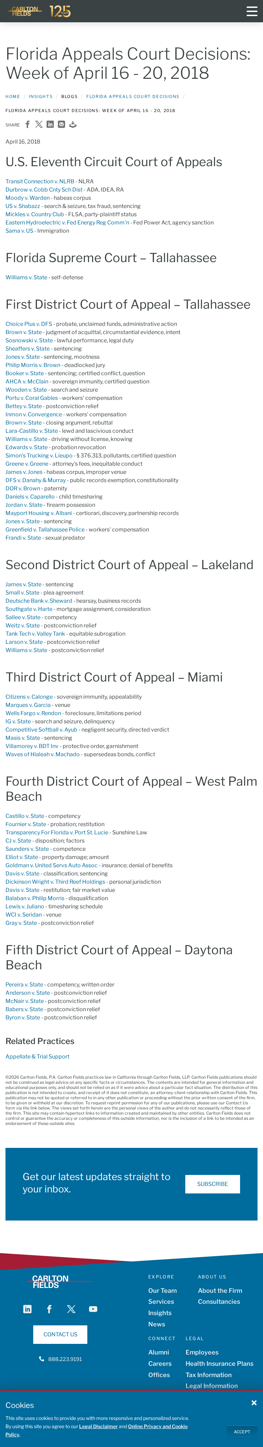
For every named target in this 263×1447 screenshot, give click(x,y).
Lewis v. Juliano (24, 906)
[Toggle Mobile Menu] (252, 11)
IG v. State (18, 721)
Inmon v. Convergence (33, 414)
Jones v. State (22, 357)
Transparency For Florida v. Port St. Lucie (56, 832)
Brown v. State (23, 332)
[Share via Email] (61, 125)
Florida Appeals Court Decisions (133, 96)
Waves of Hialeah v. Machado (42, 754)
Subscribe (212, 1184)
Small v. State (22, 592)
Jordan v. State (23, 505)
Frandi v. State (23, 538)
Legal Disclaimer (98, 1426)
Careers (160, 1363)
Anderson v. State (27, 993)
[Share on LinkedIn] (50, 125)
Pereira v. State (24, 984)
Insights (41, 96)
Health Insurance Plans (219, 1363)
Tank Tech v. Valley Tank (35, 633)
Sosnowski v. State (29, 340)
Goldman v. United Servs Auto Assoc (51, 865)
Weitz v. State (22, 625)
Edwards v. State (26, 447)
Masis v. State (22, 738)
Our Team (162, 1290)
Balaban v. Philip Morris (34, 898)
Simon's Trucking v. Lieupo (39, 455)
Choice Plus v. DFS (28, 324)
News (156, 1324)
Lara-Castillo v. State (31, 431)
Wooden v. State (26, 390)
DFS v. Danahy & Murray (35, 480)
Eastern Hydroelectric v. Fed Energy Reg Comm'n (67, 222)
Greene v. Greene (26, 464)
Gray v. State (21, 923)
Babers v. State (24, 1009)
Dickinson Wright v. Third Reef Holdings (55, 882)
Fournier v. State (25, 824)
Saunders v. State (27, 849)
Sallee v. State (22, 617)
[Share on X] (38, 125)
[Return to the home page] (39, 11)
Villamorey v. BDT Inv (32, 746)
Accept (242, 1431)
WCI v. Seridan (23, 914)
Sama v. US (19, 231)
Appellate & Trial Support (37, 1056)
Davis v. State (22, 873)
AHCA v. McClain (26, 381)
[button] (254, 1402)
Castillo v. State (24, 816)
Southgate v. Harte (28, 609)
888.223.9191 (65, 1359)
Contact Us (60, 1334)
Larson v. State (24, 642)
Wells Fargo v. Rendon (33, 713)
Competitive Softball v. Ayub (41, 729)
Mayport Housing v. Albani (38, 513)
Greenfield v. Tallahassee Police (45, 529)
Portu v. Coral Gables (31, 398)
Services (161, 1301)
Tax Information (209, 1374)
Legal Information (212, 1385)
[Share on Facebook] (27, 125)
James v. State (23, 584)
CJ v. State (18, 840)
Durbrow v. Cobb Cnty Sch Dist (44, 189)
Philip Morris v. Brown (32, 365)
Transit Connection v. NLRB (39, 181)
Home (12, 96)
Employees (202, 1352)
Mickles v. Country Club (34, 214)
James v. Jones (23, 472)
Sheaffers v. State (27, 348)
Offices (159, 1374)
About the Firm (220, 1290)
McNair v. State (24, 1001)
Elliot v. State (21, 857)
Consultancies (219, 1301)
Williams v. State (26, 277)
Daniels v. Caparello (30, 496)
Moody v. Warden (27, 198)
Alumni (158, 1352)
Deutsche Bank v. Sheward (38, 601)
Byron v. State (22, 1017)
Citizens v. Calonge (29, 697)
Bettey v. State (23, 406)
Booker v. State (24, 373)
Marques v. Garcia (28, 705)
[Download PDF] (72, 125)
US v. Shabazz (22, 206)
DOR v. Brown (22, 488)
